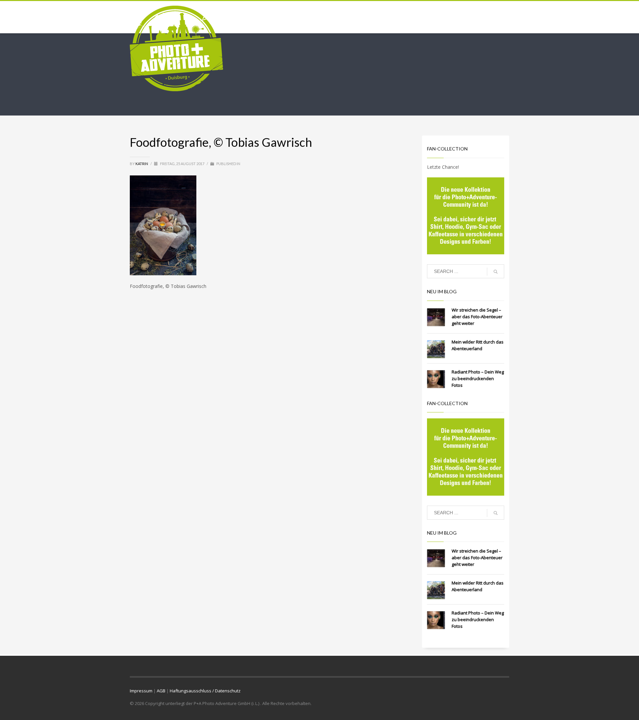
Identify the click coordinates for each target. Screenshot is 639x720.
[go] (495, 272)
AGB (161, 691)
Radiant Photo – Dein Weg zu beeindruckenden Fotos (478, 378)
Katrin (142, 163)
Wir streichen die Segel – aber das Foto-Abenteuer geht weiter (477, 316)
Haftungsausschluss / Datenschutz (205, 691)
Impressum (141, 691)
